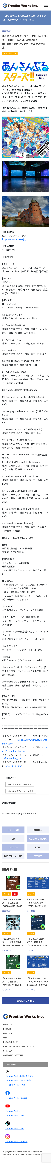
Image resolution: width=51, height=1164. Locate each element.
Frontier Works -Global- (16, 1097)
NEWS (13, 15)
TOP (5, 15)
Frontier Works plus (14, 1115)
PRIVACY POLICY (10, 1042)
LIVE (37, 847)
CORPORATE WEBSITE (13, 1055)
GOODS (13, 847)
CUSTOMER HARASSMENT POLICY (18, 1046)
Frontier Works (12, 1111)
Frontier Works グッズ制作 (18, 1080)
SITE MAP (7, 1050)
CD (13, 838)
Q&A (5, 1037)
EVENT (38, 856)
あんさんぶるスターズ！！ (21, 791)
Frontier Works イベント (16, 1084)
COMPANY (7, 1024)
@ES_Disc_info (13, 765)
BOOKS (37, 830)
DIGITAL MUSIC (13, 856)
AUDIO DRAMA (38, 838)
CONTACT (7, 1033)
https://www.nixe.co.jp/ (14, 239)
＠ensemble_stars (13, 758)
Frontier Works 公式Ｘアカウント (20, 1076)
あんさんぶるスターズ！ (20, 784)
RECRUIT (7, 1029)
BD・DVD (13, 830)
